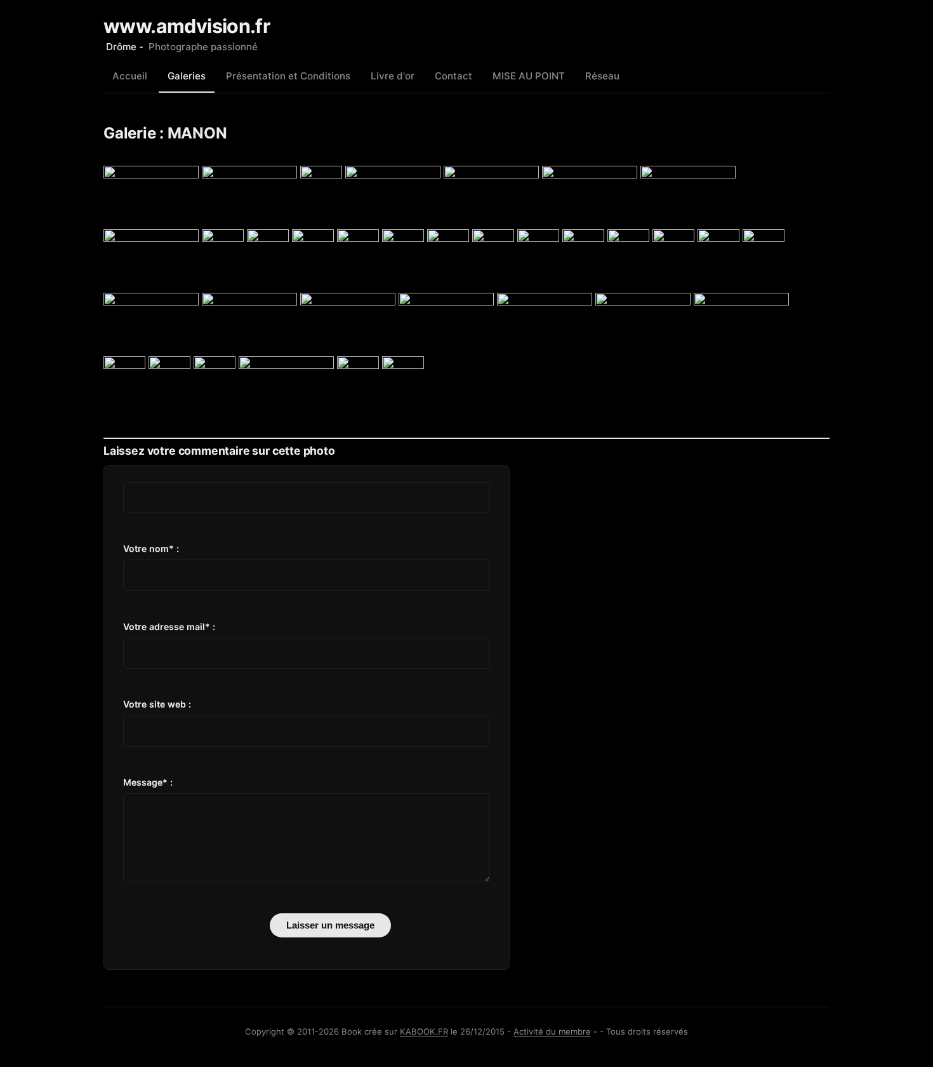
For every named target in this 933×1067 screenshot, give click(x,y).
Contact (453, 76)
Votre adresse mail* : (169, 626)
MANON (197, 133)
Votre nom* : (151, 548)
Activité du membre (552, 1031)
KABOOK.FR (424, 1031)
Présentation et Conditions (288, 76)
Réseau (602, 76)
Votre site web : (157, 704)
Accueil (129, 76)
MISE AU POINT (529, 76)
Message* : (148, 782)
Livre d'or (392, 76)
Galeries (187, 76)
